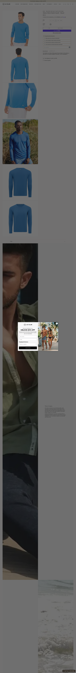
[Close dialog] (57, 323)
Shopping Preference (23, 342)
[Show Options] (35, 344)
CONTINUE (28, 347)
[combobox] (27, 344)
